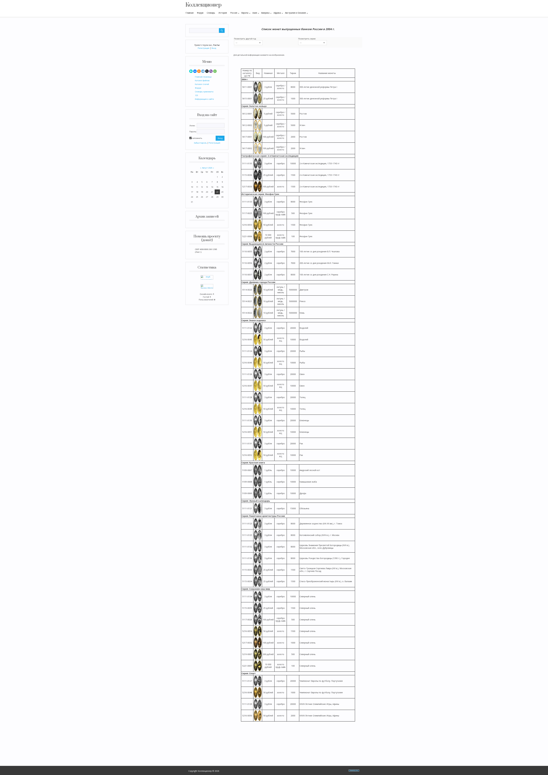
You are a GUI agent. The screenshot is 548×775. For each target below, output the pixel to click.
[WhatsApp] (215, 71)
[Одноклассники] (199, 71)
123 (196, 95)
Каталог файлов (202, 80)
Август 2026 (207, 167)
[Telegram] (203, 71)
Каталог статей (202, 84)
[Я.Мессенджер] (191, 71)
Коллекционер (203, 5)
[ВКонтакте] (195, 71)
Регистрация (203, 48)
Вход (214, 48)
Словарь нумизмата (204, 91)
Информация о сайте (204, 99)
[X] (207, 71)
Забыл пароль (200, 143)
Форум (198, 88)
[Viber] (211, 71)
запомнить (197, 138)
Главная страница (203, 76)
